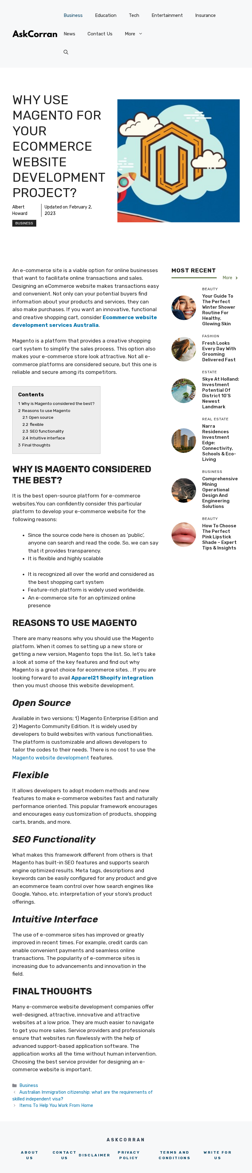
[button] (65, 52)
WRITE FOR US (218, 1155)
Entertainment (167, 15)
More (130, 34)
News (69, 34)
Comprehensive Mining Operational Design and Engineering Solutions (220, 492)
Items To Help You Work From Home (56, 1105)
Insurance (205, 15)
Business (73, 15)
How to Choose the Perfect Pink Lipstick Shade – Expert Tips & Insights (219, 537)
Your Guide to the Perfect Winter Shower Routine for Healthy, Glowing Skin (218, 310)
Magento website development (50, 758)
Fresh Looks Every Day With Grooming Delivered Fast (219, 351)
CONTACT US (65, 1155)
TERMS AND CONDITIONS (175, 1155)
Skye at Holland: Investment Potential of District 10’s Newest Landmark (220, 393)
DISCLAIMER (94, 1155)
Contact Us (100, 34)
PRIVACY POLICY (129, 1155)
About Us (29, 1155)
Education (105, 15)
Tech (134, 15)
